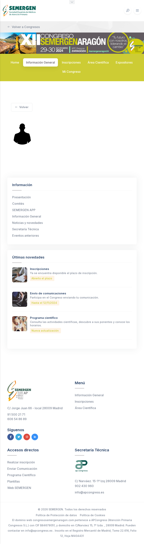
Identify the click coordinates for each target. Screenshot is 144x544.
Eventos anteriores (25, 235)
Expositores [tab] (124, 62)
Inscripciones (39, 269)
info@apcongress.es (89, 492)
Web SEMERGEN (19, 488)
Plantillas (13, 481)
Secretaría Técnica (25, 229)
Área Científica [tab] (98, 62)
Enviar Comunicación (22, 469)
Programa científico (44, 318)
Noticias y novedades (27, 223)
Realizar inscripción (21, 462)
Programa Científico (21, 475)
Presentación (21, 197)
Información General (26, 216)
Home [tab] (15, 62)
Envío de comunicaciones (48, 293)
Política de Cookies (92, 515)
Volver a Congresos (26, 27)
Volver (23, 107)
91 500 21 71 (16, 414)
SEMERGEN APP (23, 210)
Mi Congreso (71, 71)
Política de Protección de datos (56, 515)
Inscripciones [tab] (71, 62)
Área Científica (85, 408)
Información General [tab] (40, 62)
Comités (18, 203)
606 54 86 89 (17, 419)
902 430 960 (84, 486)
